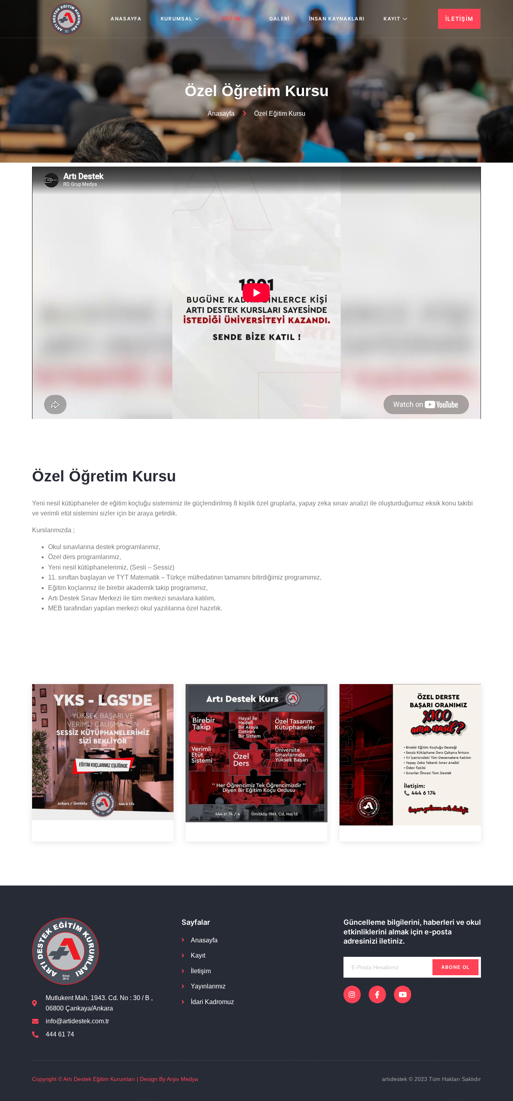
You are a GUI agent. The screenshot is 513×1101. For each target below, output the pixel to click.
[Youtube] (402, 994)
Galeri (279, 19)
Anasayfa (126, 19)
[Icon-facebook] (377, 994)
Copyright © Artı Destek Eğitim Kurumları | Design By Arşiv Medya (115, 1079)
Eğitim (231, 19)
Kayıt (392, 19)
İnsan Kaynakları (337, 19)
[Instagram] (352, 994)
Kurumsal (176, 19)
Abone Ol (455, 967)
